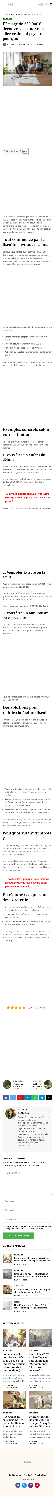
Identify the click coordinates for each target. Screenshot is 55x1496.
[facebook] (17, 1485)
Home (5, 14)
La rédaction (15, 1475)
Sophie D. (11, 44)
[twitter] (24, 1485)
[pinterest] (37, 1485)
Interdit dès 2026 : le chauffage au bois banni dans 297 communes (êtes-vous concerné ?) (33, 1276)
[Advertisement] (27, 119)
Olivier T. (10, 1385)
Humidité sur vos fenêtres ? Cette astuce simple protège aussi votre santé (31, 1308)
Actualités (15, 14)
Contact (28, 1475)
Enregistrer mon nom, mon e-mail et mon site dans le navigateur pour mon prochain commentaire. (28, 1227)
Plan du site (40, 1475)
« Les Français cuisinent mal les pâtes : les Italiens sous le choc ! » (33, 1290)
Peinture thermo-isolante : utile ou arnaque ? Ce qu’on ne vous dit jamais (40, 1421)
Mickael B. (10, 1441)
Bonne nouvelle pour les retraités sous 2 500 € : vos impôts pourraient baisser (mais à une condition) (32, 1261)
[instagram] (30, 1485)
